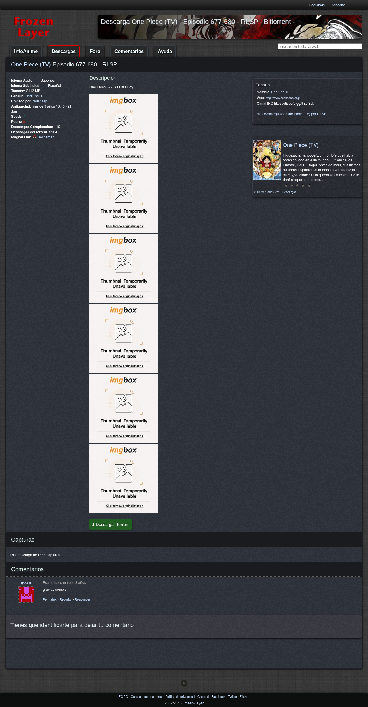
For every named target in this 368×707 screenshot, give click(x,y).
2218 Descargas (285, 192)
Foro (95, 51)
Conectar (338, 4)
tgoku (26, 583)
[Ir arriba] (184, 683)
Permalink (50, 599)
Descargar (45, 136)
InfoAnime (26, 51)
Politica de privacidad (180, 696)
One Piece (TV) (31, 64)
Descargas (64, 51)
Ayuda (165, 51)
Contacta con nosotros (147, 696)
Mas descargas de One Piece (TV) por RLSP (291, 113)
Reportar (66, 599)
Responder (82, 599)
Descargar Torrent (112, 524)
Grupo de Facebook (211, 696)
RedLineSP (34, 95)
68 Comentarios (263, 192)
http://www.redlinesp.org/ (283, 97)
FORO (124, 696)
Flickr (244, 696)
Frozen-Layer (193, 702)
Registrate (317, 4)
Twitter (233, 696)
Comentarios (129, 51)
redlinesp (40, 100)
